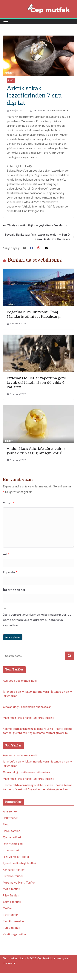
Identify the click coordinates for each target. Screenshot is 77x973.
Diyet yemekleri (13, 844)
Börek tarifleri (11, 831)
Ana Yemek (10, 811)
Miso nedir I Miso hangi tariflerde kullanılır (29, 718)
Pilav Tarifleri (11, 895)
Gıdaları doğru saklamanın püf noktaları (27, 707)
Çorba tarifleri (12, 837)
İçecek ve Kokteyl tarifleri (19, 863)
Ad (6, 554)
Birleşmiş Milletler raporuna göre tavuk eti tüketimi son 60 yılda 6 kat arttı (36, 382)
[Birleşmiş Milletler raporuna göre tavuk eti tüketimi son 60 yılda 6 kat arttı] (38, 337)
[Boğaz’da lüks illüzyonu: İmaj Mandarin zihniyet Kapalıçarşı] (38, 271)
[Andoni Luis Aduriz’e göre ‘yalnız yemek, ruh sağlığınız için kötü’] (38, 407)
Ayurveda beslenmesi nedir (20, 681)
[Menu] (6, 21)
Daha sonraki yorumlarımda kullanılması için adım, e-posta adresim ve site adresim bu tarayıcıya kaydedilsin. (38, 620)
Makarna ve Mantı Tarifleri (19, 882)
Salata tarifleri (12, 902)
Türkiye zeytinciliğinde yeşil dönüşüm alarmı (37, 225)
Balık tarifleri (11, 818)
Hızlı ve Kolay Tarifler (16, 857)
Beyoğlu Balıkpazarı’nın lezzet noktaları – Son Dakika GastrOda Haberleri (37, 237)
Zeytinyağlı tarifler (14, 934)
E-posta (10, 572)
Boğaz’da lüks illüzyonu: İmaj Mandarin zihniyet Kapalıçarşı (34, 314)
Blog (10, 80)
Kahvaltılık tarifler (14, 870)
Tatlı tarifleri (11, 915)
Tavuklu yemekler (14, 921)
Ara (69, 656)
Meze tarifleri (11, 889)
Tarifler (7, 908)
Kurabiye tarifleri (13, 876)
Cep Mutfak (39, 110)
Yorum (9, 503)
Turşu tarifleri (11, 928)
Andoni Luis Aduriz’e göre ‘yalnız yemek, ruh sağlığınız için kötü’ (36, 450)
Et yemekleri (11, 850)
